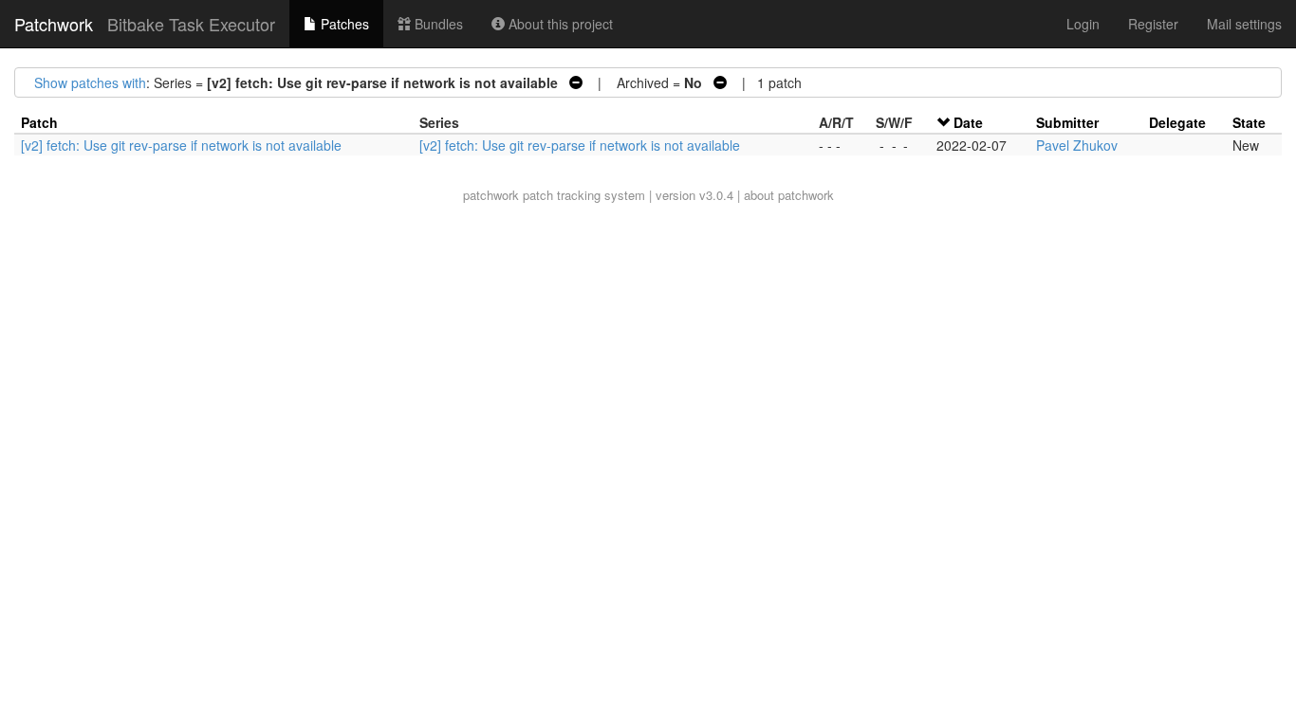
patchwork (491, 195)
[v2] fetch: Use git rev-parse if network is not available (181, 145)
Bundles (437, 23)
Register (1153, 23)
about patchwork (789, 195)
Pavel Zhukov (1077, 145)
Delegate (1177, 122)
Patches (343, 23)
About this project (559, 23)
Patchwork (53, 23)
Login (1083, 23)
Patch (39, 122)
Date (968, 122)
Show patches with (90, 82)
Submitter (1067, 122)
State (1249, 122)
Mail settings (1244, 23)
